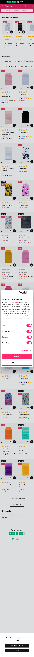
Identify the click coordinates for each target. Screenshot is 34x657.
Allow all (17, 356)
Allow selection (17, 363)
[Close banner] (31, 292)
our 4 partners (13, 302)
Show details (24, 350)
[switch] (29, 331)
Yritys (17, 650)
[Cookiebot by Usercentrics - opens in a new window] (20, 292)
